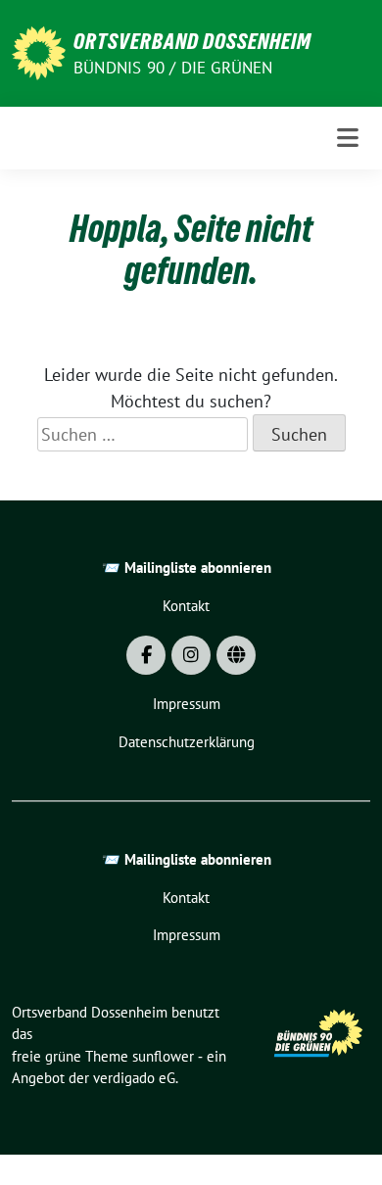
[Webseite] (236, 655)
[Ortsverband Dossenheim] (39, 51)
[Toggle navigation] (347, 138)
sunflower (163, 1056)
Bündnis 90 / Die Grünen (173, 67)
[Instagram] (191, 655)
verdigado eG (134, 1077)
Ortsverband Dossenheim (192, 41)
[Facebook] (146, 655)
